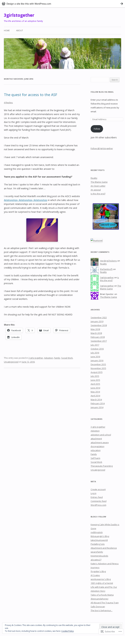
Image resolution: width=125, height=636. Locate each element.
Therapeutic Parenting (102, 465)
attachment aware (100, 442)
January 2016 (97, 360)
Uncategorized (11, 361)
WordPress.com (98, 505)
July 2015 (95, 376)
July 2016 (95, 352)
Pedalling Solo (98, 544)
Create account (98, 489)
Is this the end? (98, 193)
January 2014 (97, 407)
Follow (97, 128)
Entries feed (97, 497)
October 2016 (97, 348)
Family (57, 357)
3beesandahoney (99, 598)
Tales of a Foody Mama (102, 594)
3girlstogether (19, 15)
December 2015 (98, 364)
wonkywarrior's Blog (101, 579)
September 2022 (99, 317)
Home (7, 30)
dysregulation (97, 446)
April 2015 (95, 383)
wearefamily (97, 551)
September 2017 (99, 340)
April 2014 (95, 395)
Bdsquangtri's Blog (100, 536)
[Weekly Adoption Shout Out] (106, 228)
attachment (96, 438)
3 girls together (35, 357)
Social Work (67, 357)
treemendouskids (99, 555)
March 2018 (96, 333)
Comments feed (98, 501)
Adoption (48, 357)
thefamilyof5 (106, 269)
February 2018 (98, 337)
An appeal (96, 189)
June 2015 (95, 380)
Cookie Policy (67, 631)
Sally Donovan (98, 606)
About (19, 30)
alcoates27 (96, 559)
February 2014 (98, 403)
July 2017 (95, 344)
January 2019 (97, 321)
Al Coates (95, 575)
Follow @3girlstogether (102, 148)
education (96, 450)
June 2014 (95, 387)
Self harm (95, 458)
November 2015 (98, 368)
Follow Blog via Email (102, 92)
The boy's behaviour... (101, 610)
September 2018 (99, 325)
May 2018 (95, 329)
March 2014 (96, 399)
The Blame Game (99, 181)
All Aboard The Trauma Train (105, 602)
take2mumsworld (99, 540)
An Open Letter (98, 185)
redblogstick (97, 532)
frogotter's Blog (98, 571)
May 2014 (95, 391)
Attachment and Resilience (104, 547)
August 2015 (97, 372)
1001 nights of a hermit (102, 583)
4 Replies (8, 102)
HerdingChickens (108, 260)
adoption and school (101, 434)
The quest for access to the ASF (30, 94)
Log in (93, 493)
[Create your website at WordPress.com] (62, 3)
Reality (94, 178)
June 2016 (95, 356)
